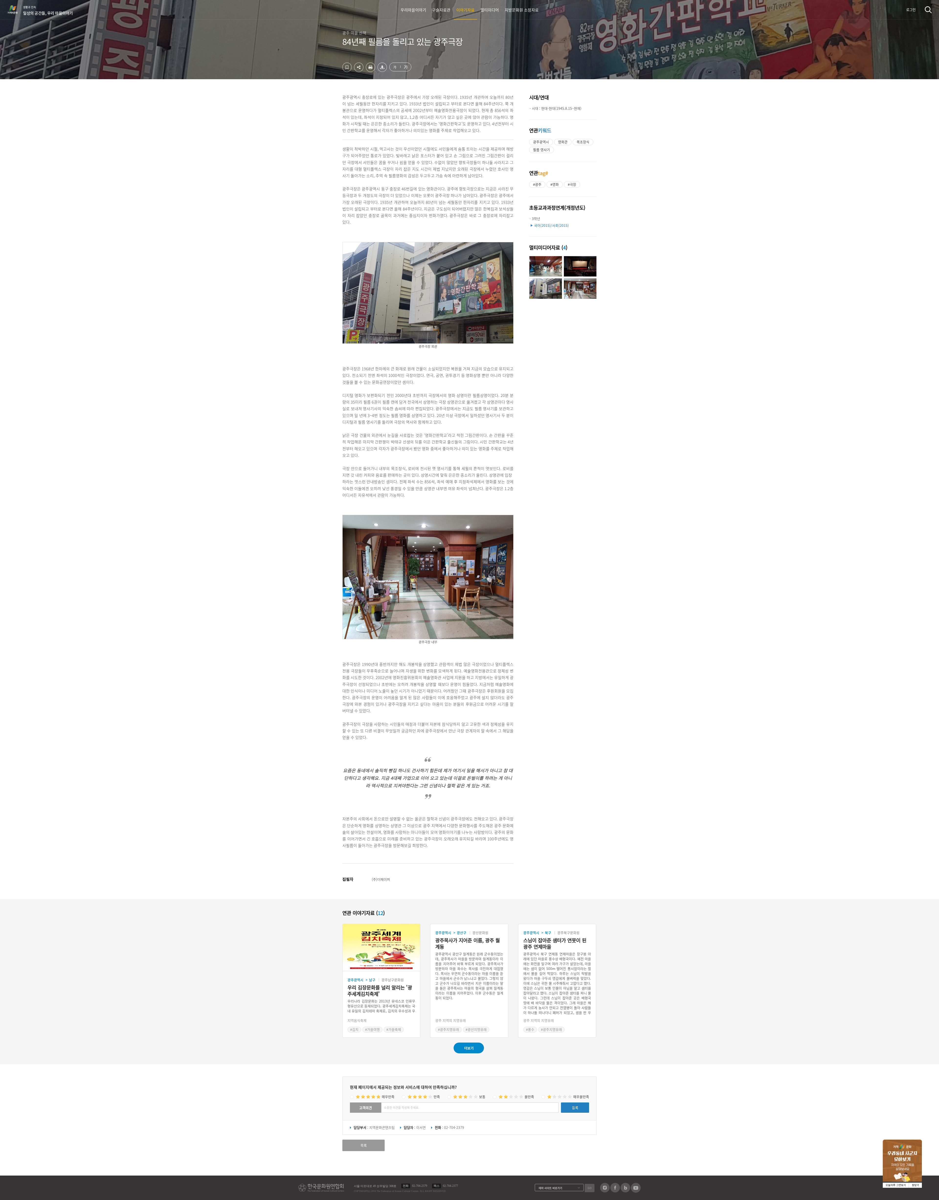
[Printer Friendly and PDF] (370, 70)
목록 (363, 1145)
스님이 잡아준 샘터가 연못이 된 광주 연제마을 (554, 943)
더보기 (469, 1048)
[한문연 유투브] (636, 1191)
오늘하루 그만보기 (896, 1185)
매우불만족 (581, 1096)
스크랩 (347, 67)
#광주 (537, 184)
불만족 (529, 1096)
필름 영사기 (541, 149)
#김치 (354, 1029)
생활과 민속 (48, 10)
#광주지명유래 (448, 1029)
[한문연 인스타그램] (605, 1191)
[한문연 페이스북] (615, 1191)
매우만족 (388, 1096)
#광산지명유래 (476, 1029)
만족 (437, 1096)
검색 (928, 9)
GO (590, 1188)
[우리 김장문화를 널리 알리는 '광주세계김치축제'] (381, 947)
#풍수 (530, 1029)
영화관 (563, 141)
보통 (482, 1096)
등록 (575, 1107)
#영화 (554, 184)
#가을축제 (393, 1029)
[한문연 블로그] (625, 1191)
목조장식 (583, 141)
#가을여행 (372, 1029)
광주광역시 (541, 141)
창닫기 (915, 1185)
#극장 (572, 184)
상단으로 (678, 1190)
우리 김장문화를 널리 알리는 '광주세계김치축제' (379, 990)
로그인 (911, 9)
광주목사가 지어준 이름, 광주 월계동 (467, 943)
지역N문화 (15, 9)
